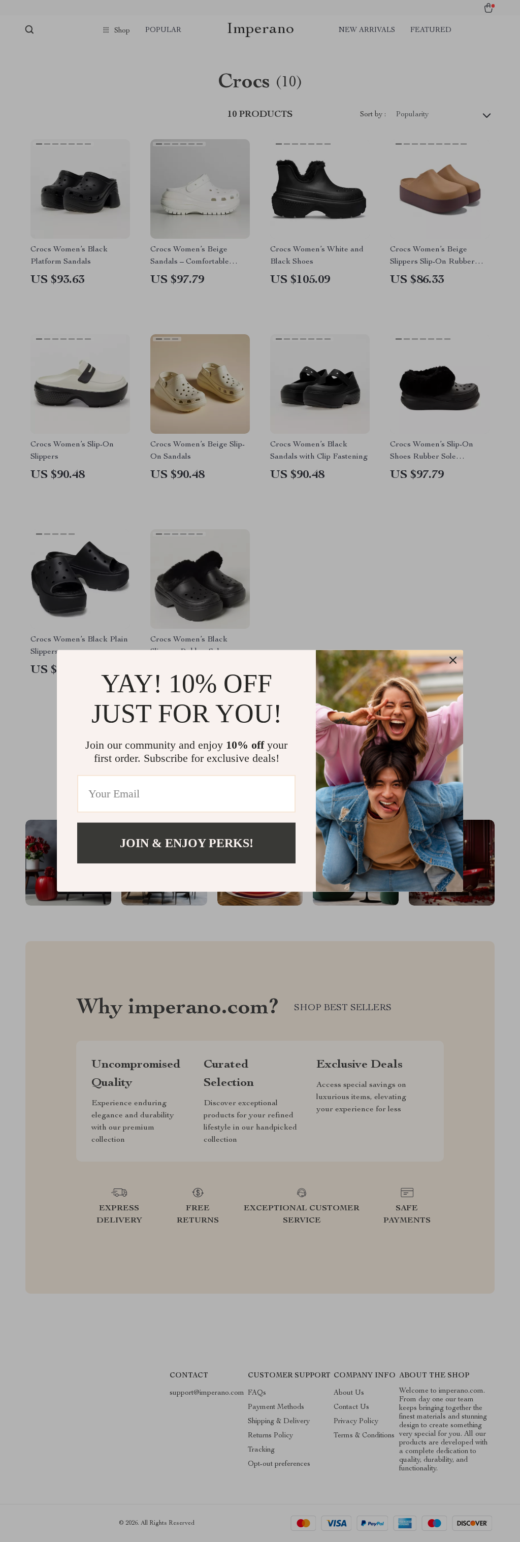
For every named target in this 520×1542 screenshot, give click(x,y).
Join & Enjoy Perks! (186, 843)
